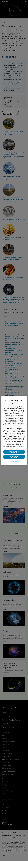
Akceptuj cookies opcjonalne (14, 451)
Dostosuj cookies (14, 461)
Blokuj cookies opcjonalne (14, 456)
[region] (14, 430)
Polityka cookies (20, 446)
